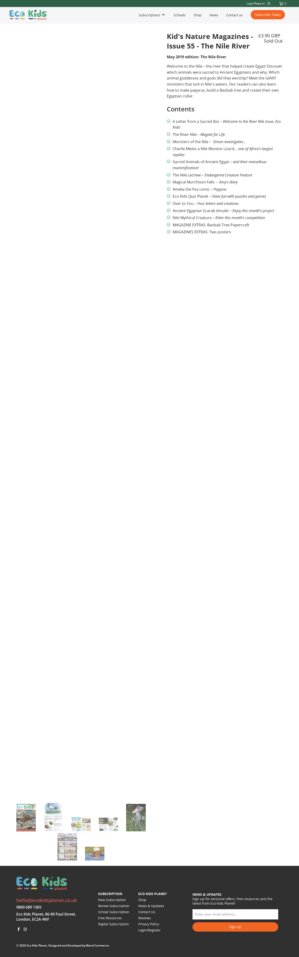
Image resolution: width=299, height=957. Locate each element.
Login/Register (149, 930)
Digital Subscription (113, 924)
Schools (180, 15)
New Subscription (112, 900)
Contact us (234, 15)
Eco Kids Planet (37, 945)
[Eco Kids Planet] (31, 15)
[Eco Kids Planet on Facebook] (18, 929)
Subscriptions (150, 15)
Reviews (144, 918)
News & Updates (151, 906)
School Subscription (113, 912)
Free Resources (110, 918)
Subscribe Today (268, 14)
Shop (198, 15)
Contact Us (146, 912)
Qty (169, 243)
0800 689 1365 (28, 907)
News (214, 15)
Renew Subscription (113, 906)
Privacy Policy (148, 924)
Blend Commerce (97, 945)
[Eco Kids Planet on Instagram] (25, 929)
